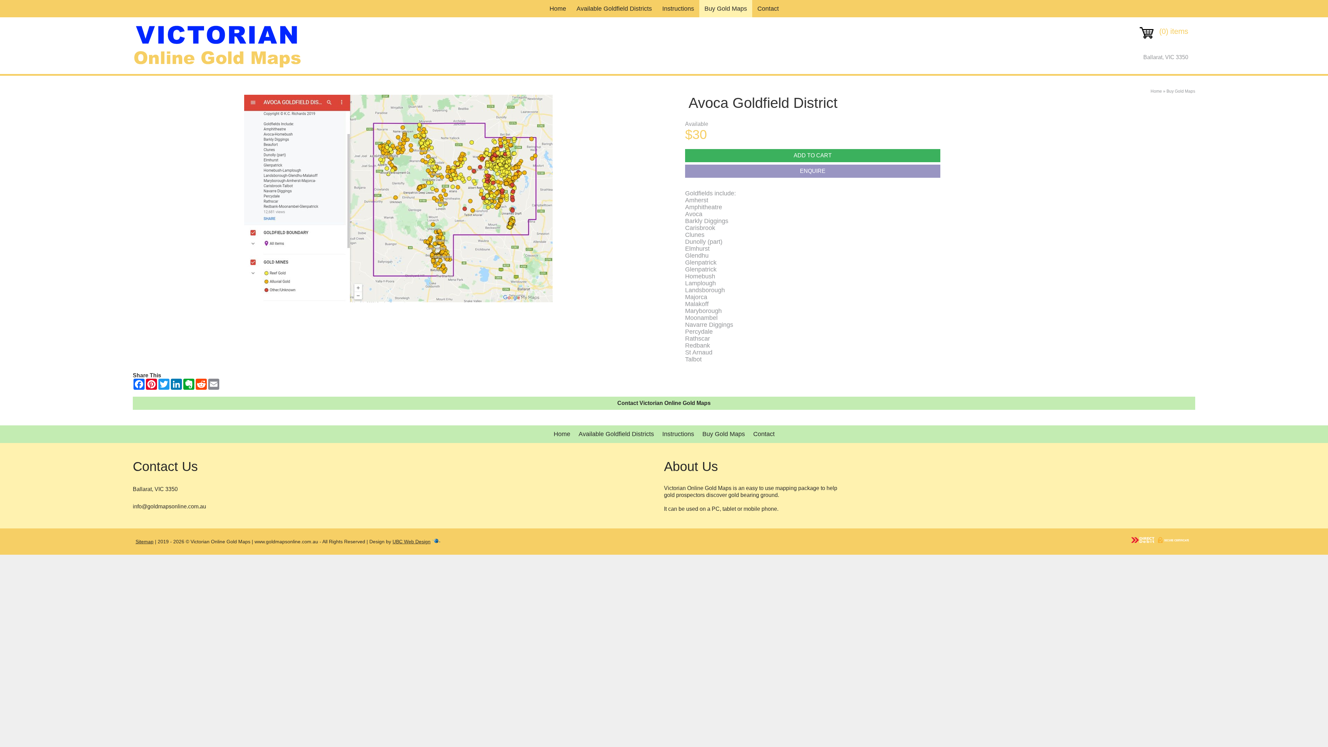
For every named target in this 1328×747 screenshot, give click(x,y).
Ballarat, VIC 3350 (1165, 57)
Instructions (678, 8)
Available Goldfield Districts (614, 8)
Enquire (813, 171)
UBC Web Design (412, 541)
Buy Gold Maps (725, 8)
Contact (768, 8)
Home (558, 8)
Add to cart (813, 155)
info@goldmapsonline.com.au (169, 506)
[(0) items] (1163, 40)
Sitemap (145, 541)
